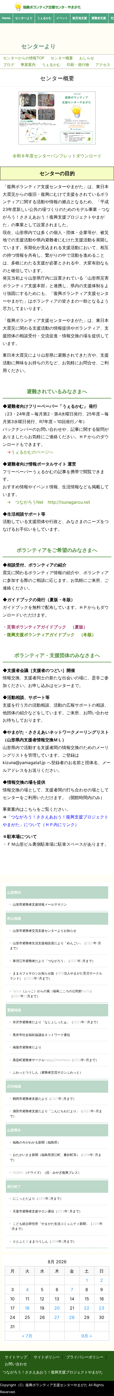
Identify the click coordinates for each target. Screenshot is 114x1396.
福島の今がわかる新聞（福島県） (36, 1142)
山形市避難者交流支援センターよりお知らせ (44, 931)
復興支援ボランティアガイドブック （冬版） (51, 634)
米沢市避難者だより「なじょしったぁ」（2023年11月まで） (56, 1022)
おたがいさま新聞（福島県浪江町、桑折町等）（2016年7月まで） (55, 1157)
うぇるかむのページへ (32, 452)
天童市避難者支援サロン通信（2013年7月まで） (47, 1211)
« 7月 (27, 1336)
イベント (62, 18)
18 (27, 1308)
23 (101, 1308)
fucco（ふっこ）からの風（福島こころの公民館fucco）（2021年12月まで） (51, 993)
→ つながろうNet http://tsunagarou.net (46, 502)
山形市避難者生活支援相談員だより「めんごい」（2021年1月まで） (55, 945)
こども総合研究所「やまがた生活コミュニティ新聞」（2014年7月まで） (56, 1226)
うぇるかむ (44, 18)
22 (86, 1308)
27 (56, 1317)
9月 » (86, 1336)
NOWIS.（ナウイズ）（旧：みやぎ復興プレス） (47, 1173)
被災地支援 (79, 18)
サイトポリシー (47, 1357)
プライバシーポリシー (84, 1357)
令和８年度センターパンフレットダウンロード (57, 155)
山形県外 (14, 1130)
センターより (24, 18)
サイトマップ (16, 1357)
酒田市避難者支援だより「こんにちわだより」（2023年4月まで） (56, 1113)
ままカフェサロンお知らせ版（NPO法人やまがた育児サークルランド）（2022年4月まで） (56, 975)
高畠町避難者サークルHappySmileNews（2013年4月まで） (56, 1060)
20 (57, 1308)
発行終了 (14, 1186)
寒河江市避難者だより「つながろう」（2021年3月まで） (54, 961)
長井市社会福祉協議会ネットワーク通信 (41, 1035)
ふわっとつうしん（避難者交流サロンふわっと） (48, 1072)
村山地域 (14, 918)
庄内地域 (14, 1086)
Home (6, 18)
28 (71, 1317)
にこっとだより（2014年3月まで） (38, 1198)
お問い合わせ (16, 1364)
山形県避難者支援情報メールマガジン (40, 904)
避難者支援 (98, 18)
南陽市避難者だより (27, 1047)
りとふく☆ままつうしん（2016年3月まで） (44, 1241)
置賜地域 (14, 1010)
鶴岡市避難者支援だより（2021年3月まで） (44, 1099)
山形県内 (14, 892)
